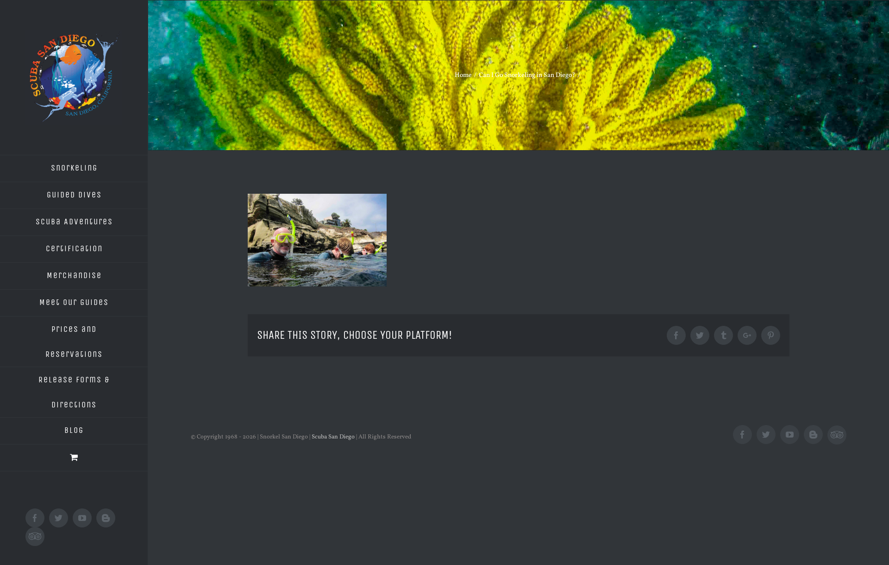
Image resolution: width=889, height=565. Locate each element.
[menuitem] (74, 168)
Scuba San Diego (333, 437)
